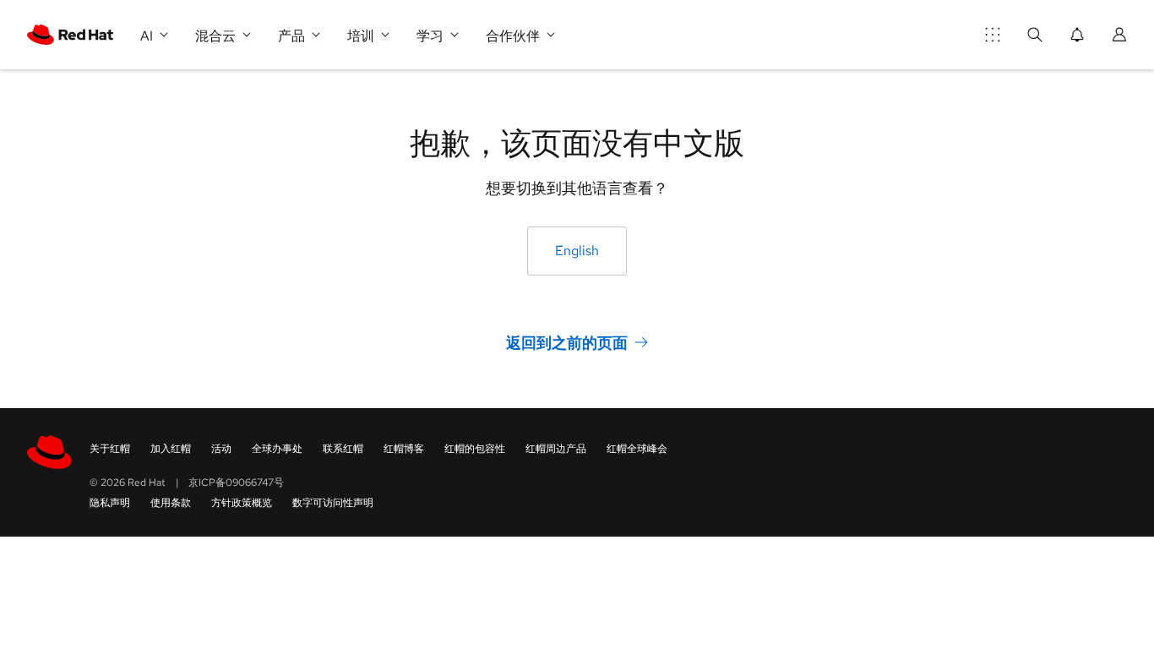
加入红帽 (170, 448)
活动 (221, 448)
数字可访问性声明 (332, 503)
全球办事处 (277, 448)
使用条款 (170, 503)
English (577, 250)
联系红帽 (343, 448)
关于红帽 (110, 448)
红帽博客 (404, 448)
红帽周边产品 (555, 448)
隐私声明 (110, 503)
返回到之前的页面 (567, 342)
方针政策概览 (241, 503)
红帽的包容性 (474, 448)
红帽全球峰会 (637, 448)
